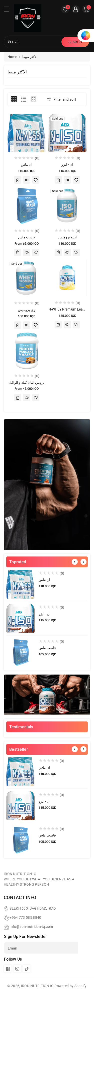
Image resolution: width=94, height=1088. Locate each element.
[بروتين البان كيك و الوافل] (27, 350)
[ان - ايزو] (20, 618)
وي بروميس (26, 310)
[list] (23, 99)
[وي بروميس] (27, 278)
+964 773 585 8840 (25, 917)
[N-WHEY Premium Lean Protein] (67, 278)
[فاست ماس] (20, 652)
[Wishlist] (35, 180)
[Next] (83, 562)
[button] (9, 10)
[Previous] (75, 562)
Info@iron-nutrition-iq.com (31, 927)
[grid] (13, 99)
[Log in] (76, 9)
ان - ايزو (44, 614)
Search (75, 42)
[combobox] (33, 42)
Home (12, 57)
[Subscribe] (84, 948)
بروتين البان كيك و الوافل (27, 382)
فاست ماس (47, 648)
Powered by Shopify (70, 986)
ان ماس (44, 580)
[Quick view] (26, 180)
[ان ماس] (20, 584)
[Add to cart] (17, 180)
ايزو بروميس (67, 237)
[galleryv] (33, 99)
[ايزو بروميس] (67, 205)
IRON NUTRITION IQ (37, 986)
